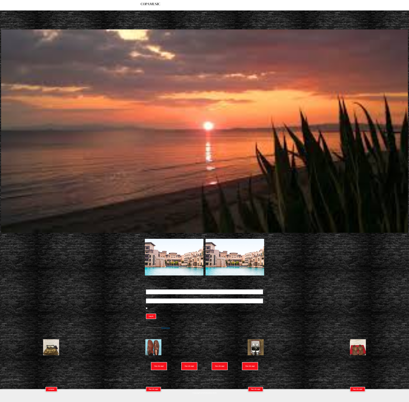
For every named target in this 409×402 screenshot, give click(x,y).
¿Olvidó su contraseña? (153, 327)
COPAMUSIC (150, 3)
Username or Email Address (156, 288)
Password (149, 297)
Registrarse (165, 328)
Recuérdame (150, 311)
